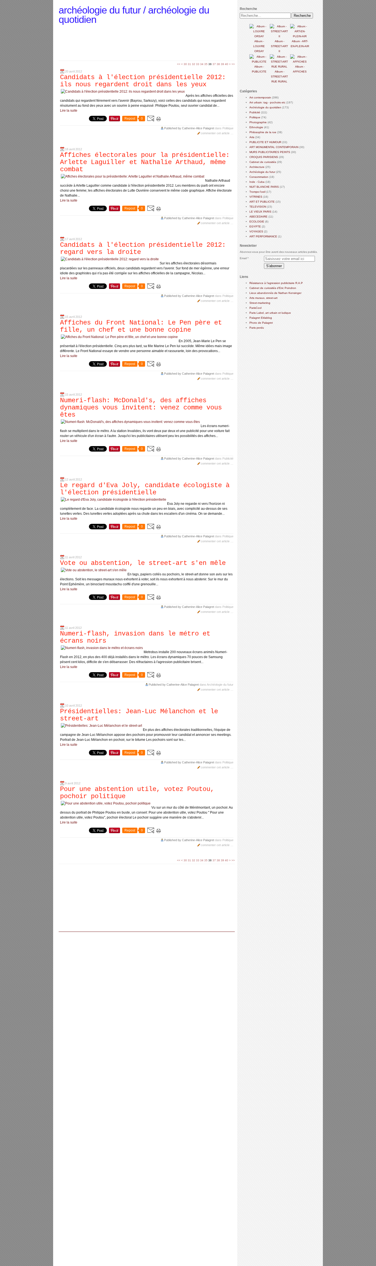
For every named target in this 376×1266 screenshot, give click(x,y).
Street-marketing (259, 302)
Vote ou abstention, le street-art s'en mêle (143, 563)
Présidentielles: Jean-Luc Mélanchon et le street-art (139, 715)
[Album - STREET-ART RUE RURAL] (279, 66)
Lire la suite (68, 110)
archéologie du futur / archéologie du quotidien (134, 14)
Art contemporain (260, 97)
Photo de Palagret (261, 322)
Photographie (258, 122)
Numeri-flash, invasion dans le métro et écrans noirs (135, 637)
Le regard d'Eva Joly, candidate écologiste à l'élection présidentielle (145, 489)
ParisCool (255, 307)
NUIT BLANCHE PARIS (264, 186)
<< (178, 64)
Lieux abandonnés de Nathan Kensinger (275, 292)
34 (201, 64)
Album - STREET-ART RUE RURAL (279, 76)
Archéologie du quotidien (265, 107)
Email (243, 258)
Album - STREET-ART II (279, 46)
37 (214, 64)
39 (222, 64)
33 (197, 64)
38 (218, 64)
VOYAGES (256, 231)
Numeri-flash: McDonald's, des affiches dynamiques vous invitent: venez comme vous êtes (141, 408)
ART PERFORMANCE (263, 236)
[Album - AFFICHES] (299, 61)
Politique (227, 128)
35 (206, 64)
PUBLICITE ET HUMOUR (265, 142)
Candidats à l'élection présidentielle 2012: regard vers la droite (143, 248)
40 (226, 64)
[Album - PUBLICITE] (259, 61)
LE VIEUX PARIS (260, 211)
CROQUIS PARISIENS (263, 157)
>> (233, 64)
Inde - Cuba (257, 181)
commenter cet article (215, 133)
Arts (251, 137)
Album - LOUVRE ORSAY (259, 46)
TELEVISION (257, 206)
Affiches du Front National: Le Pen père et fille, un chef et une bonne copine (141, 326)
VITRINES (255, 196)
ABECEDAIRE (258, 216)
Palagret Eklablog (260, 317)
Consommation (258, 176)
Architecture (257, 166)
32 (193, 64)
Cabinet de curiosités (262, 161)
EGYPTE (255, 226)
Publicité (227, 458)
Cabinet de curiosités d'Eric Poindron (272, 287)
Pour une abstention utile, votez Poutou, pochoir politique (137, 792)
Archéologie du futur (220, 684)
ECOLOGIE (256, 221)
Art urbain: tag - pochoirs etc (267, 102)
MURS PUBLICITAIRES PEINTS (269, 152)
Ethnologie (256, 127)
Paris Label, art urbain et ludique (270, 312)
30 (185, 64)
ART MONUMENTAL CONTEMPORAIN (273, 147)
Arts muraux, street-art (263, 297)
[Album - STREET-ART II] (279, 36)
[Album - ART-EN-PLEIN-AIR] (299, 36)
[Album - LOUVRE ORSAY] (259, 36)
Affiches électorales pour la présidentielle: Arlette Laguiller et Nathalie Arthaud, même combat (145, 162)
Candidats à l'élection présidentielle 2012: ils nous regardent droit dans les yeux (143, 81)
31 (189, 64)
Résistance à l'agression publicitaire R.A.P (276, 283)
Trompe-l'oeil (257, 191)
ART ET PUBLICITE (262, 201)
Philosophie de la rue (262, 132)
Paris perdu (256, 327)
